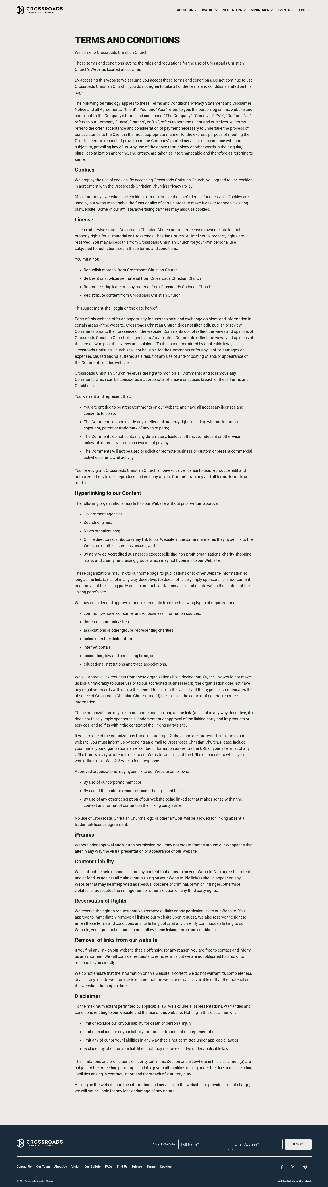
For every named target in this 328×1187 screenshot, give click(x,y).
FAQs (108, 1166)
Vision (75, 1166)
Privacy (137, 1166)
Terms (151, 1166)
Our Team (43, 1166)
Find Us (122, 1166)
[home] (40, 10)
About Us (60, 1166)
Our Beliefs (93, 1166)
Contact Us (24, 1166)
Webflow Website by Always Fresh (295, 1181)
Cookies (166, 1166)
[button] (186, 10)
